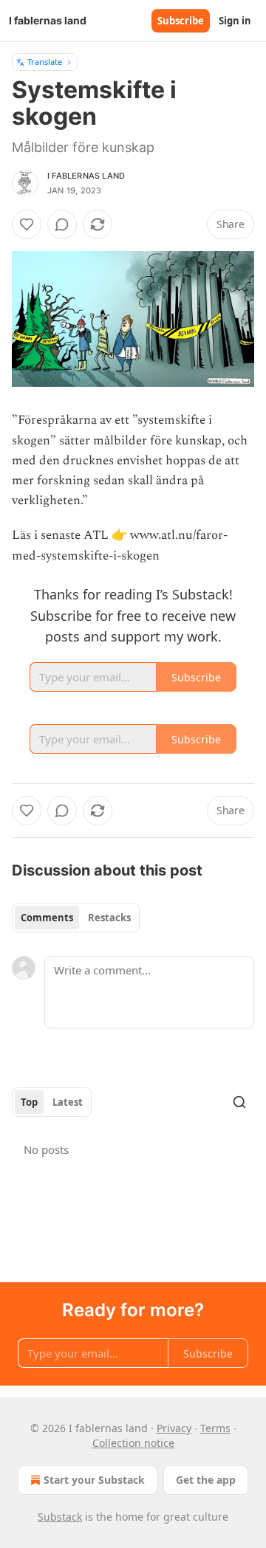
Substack (60, 1517)
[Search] (239, 1102)
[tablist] (76, 917)
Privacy (174, 1428)
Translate (44, 61)
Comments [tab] (47, 917)
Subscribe (180, 20)
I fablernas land (86, 176)
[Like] (26, 224)
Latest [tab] (67, 1102)
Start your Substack (94, 1480)
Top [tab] (29, 1102)
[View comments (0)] (62, 224)
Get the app (206, 1480)
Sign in (235, 20)
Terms (215, 1428)
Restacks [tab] (109, 917)
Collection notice (133, 1443)
